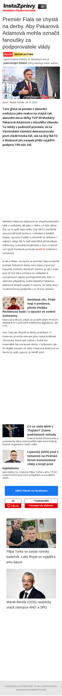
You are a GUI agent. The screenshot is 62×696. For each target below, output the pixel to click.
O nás (37, 686)
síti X (42, 249)
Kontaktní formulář (37, 689)
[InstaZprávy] (18, 6)
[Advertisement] (31, 185)
